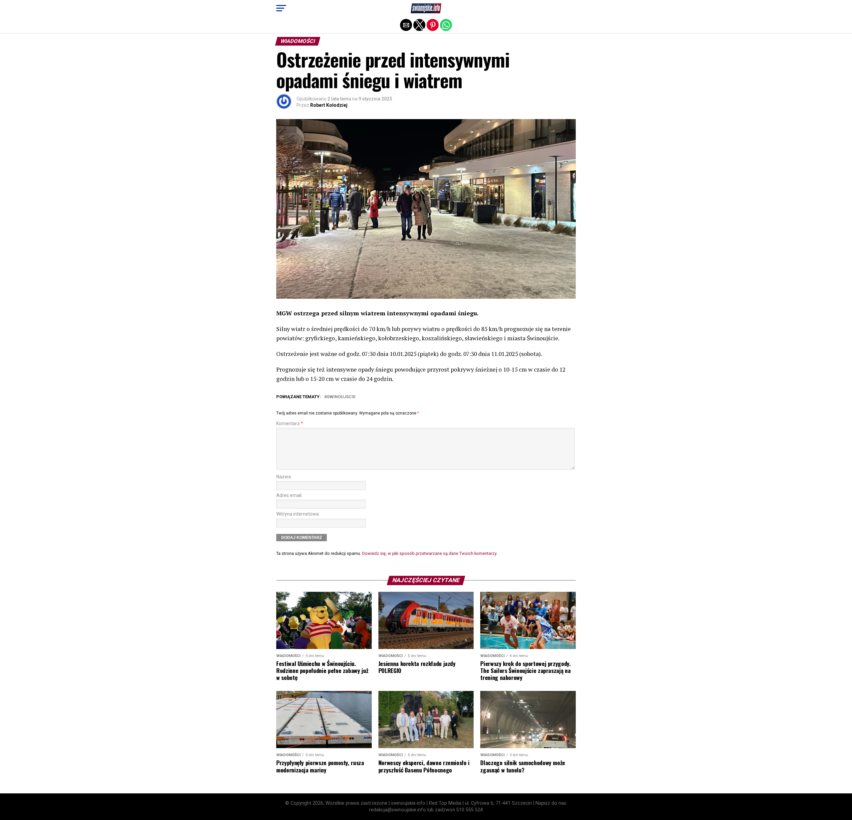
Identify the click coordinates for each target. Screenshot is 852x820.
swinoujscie (341, 397)
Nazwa (283, 476)
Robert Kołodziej (328, 105)
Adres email (289, 495)
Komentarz (289, 423)
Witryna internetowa (297, 514)
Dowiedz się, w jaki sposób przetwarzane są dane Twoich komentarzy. (429, 553)
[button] (281, 8)
